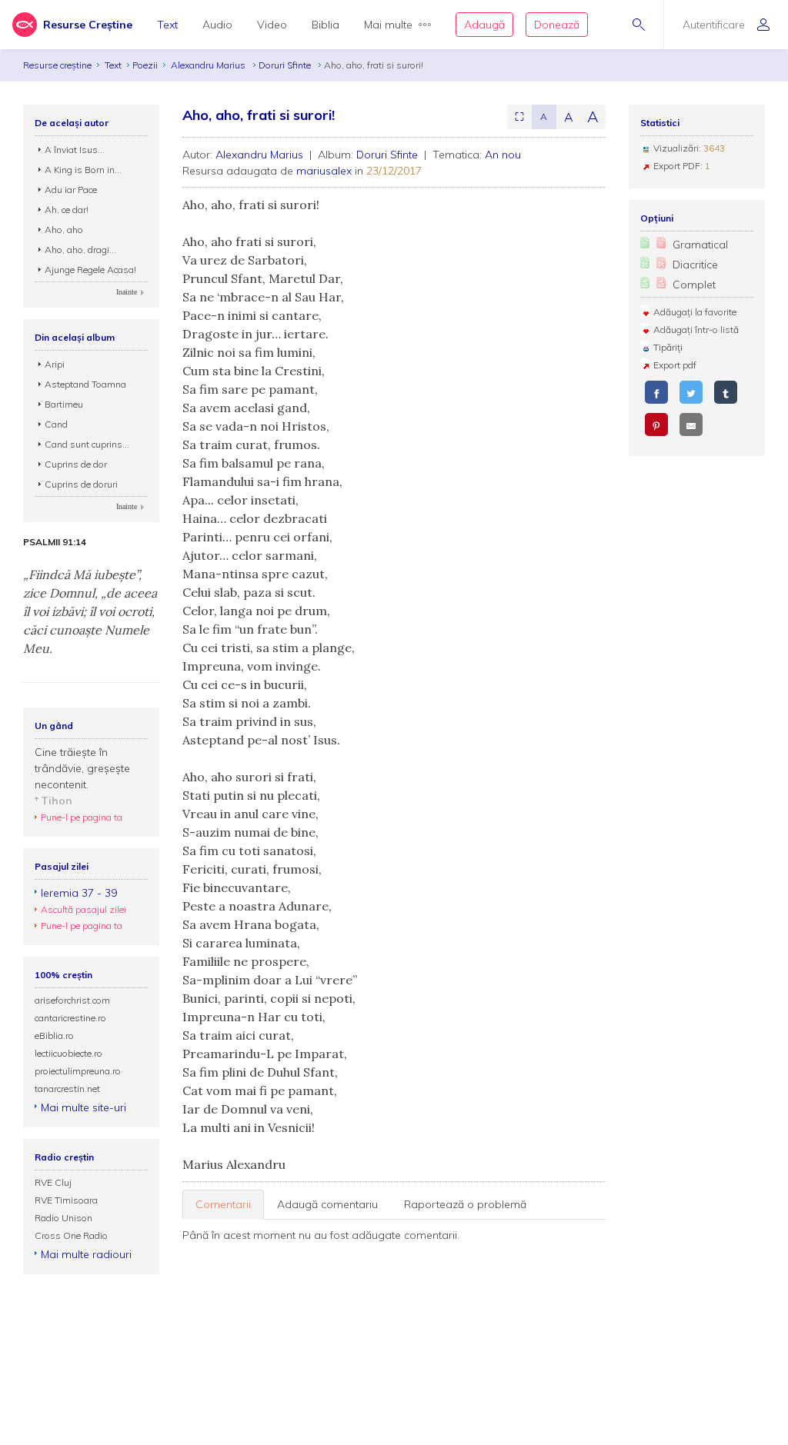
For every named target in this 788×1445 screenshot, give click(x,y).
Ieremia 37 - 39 (79, 893)
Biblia (325, 25)
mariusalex (324, 171)
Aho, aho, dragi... (80, 249)
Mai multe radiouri (86, 1254)
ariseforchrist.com (72, 1000)
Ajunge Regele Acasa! (90, 269)
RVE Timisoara (66, 1200)
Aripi (55, 364)
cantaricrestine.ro (70, 1018)
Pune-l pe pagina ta (81, 817)
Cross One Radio (71, 1235)
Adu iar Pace (71, 189)
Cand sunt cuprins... (87, 444)
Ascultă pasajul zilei (83, 909)
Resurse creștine (57, 65)
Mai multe (388, 25)
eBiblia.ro (54, 1035)
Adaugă (484, 25)
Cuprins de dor (76, 464)
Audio (217, 25)
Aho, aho (64, 229)
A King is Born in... (83, 169)
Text (167, 25)
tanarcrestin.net (67, 1088)
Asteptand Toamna (85, 384)
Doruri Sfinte (286, 65)
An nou (503, 154)
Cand (56, 424)
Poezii (145, 65)
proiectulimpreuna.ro (78, 1071)
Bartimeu (64, 404)
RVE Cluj (53, 1182)
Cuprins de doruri (81, 484)
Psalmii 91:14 (54, 542)
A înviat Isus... (75, 149)
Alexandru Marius (209, 65)
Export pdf (674, 365)
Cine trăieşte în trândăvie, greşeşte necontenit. (82, 768)
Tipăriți (668, 347)
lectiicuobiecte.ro (68, 1053)
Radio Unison (63, 1218)
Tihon (56, 800)
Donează (556, 25)
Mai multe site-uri (83, 1107)
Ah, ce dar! (66, 209)
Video (272, 25)
